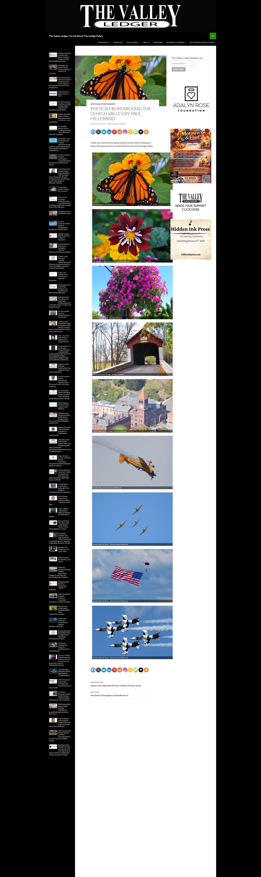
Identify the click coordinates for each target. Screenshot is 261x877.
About (145, 42)
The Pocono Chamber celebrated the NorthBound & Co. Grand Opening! (59, 647)
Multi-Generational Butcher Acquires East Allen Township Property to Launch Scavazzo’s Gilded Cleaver (60, 736)
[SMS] (135, 132)
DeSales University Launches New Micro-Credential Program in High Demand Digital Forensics (60, 57)
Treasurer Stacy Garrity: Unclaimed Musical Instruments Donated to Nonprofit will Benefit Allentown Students (60, 461)
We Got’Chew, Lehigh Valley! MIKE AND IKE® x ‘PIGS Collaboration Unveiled (59, 610)
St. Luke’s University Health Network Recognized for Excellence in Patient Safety (59, 225)
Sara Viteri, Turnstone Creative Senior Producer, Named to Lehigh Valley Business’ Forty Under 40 (60, 696)
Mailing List (118, 42)
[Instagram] (125, 132)
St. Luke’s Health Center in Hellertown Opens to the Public (64, 314)
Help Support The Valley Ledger (201, 42)
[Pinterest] (114, 132)
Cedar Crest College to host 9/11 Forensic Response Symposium (58, 276)
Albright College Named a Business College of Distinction (64, 237)
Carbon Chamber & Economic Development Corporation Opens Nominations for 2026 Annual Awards (60, 160)
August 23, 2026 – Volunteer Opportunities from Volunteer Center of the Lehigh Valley (60, 368)
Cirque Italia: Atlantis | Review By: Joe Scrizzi (63, 189)
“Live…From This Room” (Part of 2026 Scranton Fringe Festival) (63, 338)
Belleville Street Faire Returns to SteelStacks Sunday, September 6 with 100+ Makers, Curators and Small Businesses (60, 302)
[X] (98, 132)
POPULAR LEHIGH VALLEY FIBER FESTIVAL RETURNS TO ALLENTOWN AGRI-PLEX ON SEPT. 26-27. (60, 709)
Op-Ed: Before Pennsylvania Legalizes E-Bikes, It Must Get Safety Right (59, 500)
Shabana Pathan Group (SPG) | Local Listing (64, 559)
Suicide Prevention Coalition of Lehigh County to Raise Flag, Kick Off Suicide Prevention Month (60, 106)
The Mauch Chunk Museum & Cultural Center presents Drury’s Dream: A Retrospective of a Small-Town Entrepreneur (60, 82)
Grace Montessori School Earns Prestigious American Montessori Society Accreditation (60, 248)
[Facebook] (93, 132)
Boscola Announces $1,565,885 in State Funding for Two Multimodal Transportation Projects (60, 635)
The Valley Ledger (117, 124)
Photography (108, 104)
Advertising (158, 42)
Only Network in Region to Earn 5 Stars (63, 94)
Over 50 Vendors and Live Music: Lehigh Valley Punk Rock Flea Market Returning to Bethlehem (60, 722)
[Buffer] (141, 132)
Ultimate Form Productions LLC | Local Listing (64, 549)
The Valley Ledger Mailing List (187, 58)
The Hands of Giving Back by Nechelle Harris (109, 694)
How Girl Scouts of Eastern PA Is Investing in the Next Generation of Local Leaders (60, 684)
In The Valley (103, 42)
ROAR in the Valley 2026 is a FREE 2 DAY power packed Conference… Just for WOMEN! (60, 118)
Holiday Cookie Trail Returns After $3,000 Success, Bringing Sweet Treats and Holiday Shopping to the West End (59, 418)
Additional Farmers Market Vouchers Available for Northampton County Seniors (60, 431)
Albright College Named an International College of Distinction (59, 586)
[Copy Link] (130, 132)
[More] (146, 132)
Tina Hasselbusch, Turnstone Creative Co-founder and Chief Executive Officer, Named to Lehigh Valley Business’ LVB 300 (60, 475)
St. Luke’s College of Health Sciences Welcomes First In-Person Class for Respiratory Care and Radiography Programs (59, 660)
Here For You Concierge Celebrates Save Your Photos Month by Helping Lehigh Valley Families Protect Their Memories (60, 202)
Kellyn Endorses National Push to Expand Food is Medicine (63, 406)
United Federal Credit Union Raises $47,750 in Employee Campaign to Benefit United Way (60, 488)
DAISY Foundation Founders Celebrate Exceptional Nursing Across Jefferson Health (59, 598)
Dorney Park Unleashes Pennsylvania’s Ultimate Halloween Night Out (58, 622)
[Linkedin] (109, 132)
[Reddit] (119, 132)
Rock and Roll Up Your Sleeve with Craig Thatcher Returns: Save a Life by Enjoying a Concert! (59, 525)
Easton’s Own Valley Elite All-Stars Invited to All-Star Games (116, 684)
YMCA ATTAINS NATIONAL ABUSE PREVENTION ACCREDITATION (64, 672)
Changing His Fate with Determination (64, 212)
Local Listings (132, 42)
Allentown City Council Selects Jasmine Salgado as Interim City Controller (60, 69)
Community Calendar (175, 42)
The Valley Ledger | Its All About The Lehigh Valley (76, 35)
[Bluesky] (103, 132)
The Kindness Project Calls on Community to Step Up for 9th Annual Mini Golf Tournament (60, 130)
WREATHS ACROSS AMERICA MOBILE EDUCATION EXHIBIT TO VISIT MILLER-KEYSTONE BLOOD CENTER (60, 572)
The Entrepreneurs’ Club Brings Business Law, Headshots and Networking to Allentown (60, 289)
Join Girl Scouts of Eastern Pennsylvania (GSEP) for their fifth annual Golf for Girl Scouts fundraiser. (59, 381)
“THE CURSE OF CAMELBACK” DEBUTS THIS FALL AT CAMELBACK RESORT (60, 512)
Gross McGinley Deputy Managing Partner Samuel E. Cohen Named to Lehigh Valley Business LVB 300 (59, 394)
